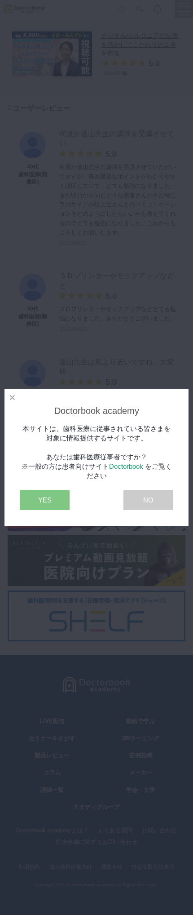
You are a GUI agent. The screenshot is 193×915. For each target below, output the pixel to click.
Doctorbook (126, 466)
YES (45, 500)
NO (148, 500)
